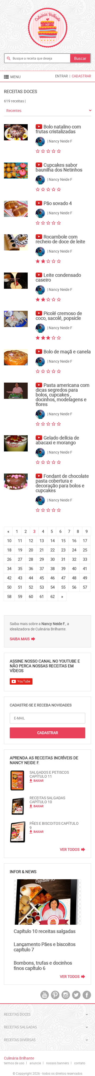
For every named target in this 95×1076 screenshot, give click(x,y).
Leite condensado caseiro (58, 277)
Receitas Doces (20, 91)
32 (74, 559)
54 (52, 587)
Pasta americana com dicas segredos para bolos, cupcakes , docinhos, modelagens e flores (62, 394)
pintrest (55, 995)
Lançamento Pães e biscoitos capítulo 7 (44, 947)
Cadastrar (81, 76)
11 (20, 540)
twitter (76, 995)
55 (63, 587)
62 (52, 596)
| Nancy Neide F (59, 141)
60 (31, 596)
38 (52, 568)
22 (52, 549)
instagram (65, 995)
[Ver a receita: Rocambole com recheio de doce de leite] (16, 242)
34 (9, 568)
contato (79, 1063)
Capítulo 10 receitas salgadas (44, 931)
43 (20, 577)
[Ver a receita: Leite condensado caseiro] (16, 281)
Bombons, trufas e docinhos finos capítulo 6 (43, 965)
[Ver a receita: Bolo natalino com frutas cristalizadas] (16, 132)
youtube (44, 995)
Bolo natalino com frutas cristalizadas (58, 129)
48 (74, 577)
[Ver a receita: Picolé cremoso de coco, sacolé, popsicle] (16, 319)
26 (9, 559)
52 (31, 587)
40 (74, 568)
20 (31, 549)
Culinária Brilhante (48, 27)
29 (42, 559)
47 (63, 577)
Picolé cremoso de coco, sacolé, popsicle (59, 315)
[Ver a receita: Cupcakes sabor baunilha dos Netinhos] (16, 170)
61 (42, 596)
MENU (12, 77)
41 (85, 568)
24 (74, 549)
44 (31, 577)
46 (52, 577)
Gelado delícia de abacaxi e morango (57, 440)
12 (31, 540)
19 (20, 549)
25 (85, 549)
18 (9, 549)
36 (31, 568)
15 (63, 540)
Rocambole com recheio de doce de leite (60, 239)
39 (63, 568)
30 (52, 559)
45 (42, 577)
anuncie (35, 1063)
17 (85, 540)
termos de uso (14, 1063)
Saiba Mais (20, 638)
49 (85, 577)
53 (42, 587)
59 (20, 596)
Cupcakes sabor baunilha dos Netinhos (59, 167)
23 (63, 549)
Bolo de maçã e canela (67, 351)
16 (74, 540)
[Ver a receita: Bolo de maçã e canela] (16, 357)
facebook (87, 995)
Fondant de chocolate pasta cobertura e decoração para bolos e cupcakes (62, 483)
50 (9, 587)
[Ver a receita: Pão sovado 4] (16, 209)
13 (42, 540)
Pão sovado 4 (58, 203)
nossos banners (57, 1063)
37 (42, 568)
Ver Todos (69, 849)
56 (74, 587)
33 (85, 559)
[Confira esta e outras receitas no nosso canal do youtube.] (40, 124)
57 (85, 587)
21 (42, 549)
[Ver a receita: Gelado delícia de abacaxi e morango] (16, 443)
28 (31, 559)
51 (20, 587)
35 (20, 568)
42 (9, 577)
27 (20, 559)
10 (9, 540)
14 (52, 540)
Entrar (61, 76)
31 (63, 559)
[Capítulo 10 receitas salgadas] (47, 902)
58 (9, 596)
